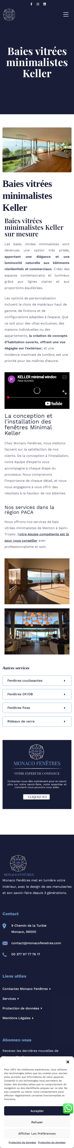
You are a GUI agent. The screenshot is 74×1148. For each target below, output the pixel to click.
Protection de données (22, 1142)
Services (9, 999)
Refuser (37, 1122)
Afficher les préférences (37, 1133)
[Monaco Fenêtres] (9, 14)
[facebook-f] (31, 4)
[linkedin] (45, 4)
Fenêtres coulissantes (24, 680)
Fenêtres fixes (18, 708)
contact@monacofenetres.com (36, 943)
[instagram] (38, 4)
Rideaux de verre (21, 721)
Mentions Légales (16, 1018)
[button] (68, 1061)
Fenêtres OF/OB (20, 694)
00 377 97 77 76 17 (25, 954)
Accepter (37, 1111)
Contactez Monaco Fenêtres (25, 989)
